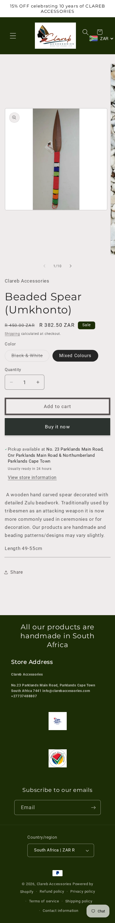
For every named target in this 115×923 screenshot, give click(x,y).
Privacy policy (82, 891)
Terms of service (44, 901)
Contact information (60, 911)
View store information (32, 477)
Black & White (30, 357)
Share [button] (16, 572)
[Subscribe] (93, 807)
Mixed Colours (75, 355)
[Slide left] (44, 266)
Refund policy (52, 891)
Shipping (12, 334)
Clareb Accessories (55, 884)
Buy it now (57, 426)
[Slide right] (70, 266)
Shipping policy (78, 901)
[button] (13, 36)
